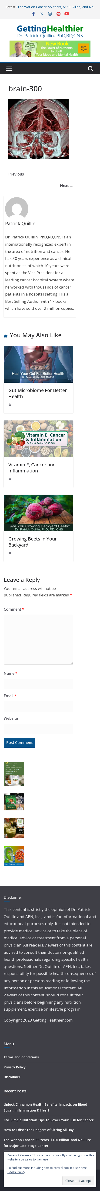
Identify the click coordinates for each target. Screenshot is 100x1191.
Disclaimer (12, 1077)
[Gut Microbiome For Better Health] (38, 349)
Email (10, 695)
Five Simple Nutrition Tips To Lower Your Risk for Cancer (48, 1120)
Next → (66, 185)
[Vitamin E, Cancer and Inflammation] (38, 423)
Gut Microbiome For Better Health (37, 393)
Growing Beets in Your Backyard (32, 542)
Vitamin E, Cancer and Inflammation (32, 467)
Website (11, 718)
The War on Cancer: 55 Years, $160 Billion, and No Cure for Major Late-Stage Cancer (55, 9)
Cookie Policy (16, 1172)
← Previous (14, 174)
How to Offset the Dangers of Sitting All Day (39, 1130)
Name (10, 673)
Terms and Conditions (21, 1057)
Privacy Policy (15, 1067)
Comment (14, 609)
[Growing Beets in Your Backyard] (38, 498)
